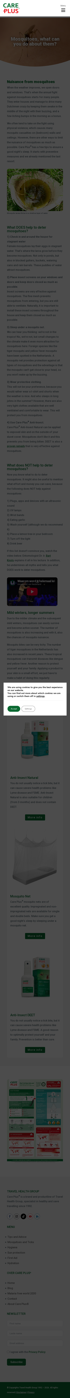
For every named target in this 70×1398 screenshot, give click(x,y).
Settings (28, 708)
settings (40, 696)
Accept (14, 708)
